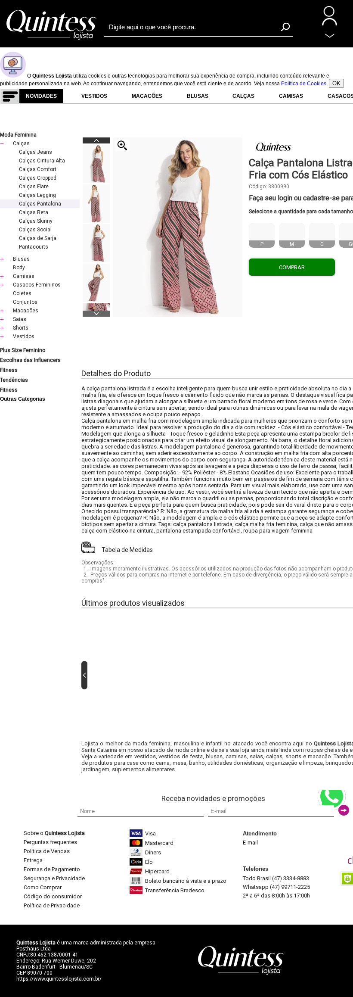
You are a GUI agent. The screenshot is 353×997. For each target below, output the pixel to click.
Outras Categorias (22, 399)
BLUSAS (197, 96)
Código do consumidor (53, 896)
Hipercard (157, 871)
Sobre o (54, 833)
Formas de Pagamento (52, 869)
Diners (153, 852)
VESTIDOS (94, 96)
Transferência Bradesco (174, 890)
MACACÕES (147, 96)
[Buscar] (285, 27)
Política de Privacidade (52, 905)
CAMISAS (291, 96)
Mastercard (159, 843)
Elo (149, 862)
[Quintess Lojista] (51, 39)
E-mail (250, 842)
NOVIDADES (41, 96)
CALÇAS (243, 96)
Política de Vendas (47, 851)
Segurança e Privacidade (54, 878)
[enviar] (343, 810)
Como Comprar (43, 887)
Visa (150, 833)
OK (336, 83)
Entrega (33, 860)
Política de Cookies (303, 84)
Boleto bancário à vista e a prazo (185, 881)
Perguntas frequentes (50, 842)
